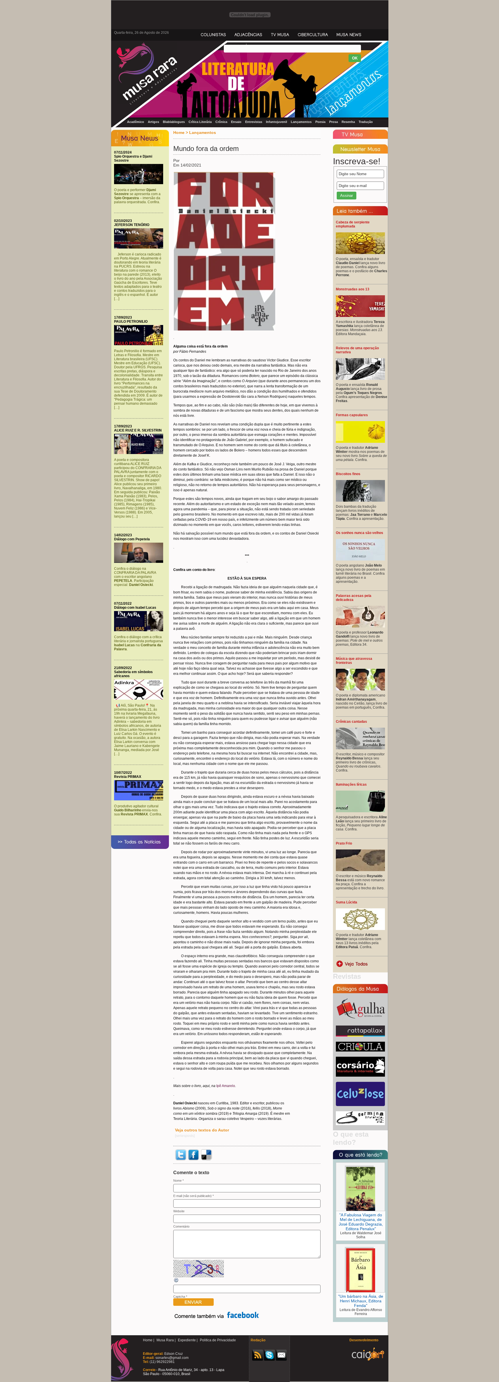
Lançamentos (301, 122)
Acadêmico (135, 122)
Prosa (333, 122)
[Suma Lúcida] (360, 929)
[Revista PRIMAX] (140, 799)
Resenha (348, 122)
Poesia (320, 122)
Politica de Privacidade (218, 1340)
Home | (148, 1340)
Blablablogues (174, 122)
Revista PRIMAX (127, 777)
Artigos (153, 122)
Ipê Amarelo (225, 1086)
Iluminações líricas (351, 784)
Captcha (179, 1296)
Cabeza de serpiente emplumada (353, 224)
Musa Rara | (166, 1340)
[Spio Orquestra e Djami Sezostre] (140, 183)
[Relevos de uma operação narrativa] (360, 379)
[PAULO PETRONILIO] (140, 344)
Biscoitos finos (348, 474)
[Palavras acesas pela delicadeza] (360, 626)
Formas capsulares (352, 415)
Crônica (221, 122)
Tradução (366, 122)
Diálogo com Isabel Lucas (135, 608)
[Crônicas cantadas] (360, 748)
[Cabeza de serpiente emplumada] (360, 253)
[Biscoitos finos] (360, 500)
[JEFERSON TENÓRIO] (140, 247)
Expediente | (188, 1340)
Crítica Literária (200, 122)
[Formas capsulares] (360, 442)
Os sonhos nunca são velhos (359, 533)
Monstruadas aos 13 (352, 289)
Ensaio (236, 122)
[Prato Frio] (360, 870)
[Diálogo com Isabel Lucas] (140, 630)
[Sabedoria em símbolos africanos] (140, 698)
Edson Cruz (173, 1354)
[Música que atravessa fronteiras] (360, 689)
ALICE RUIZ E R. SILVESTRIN (138, 430)
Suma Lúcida (346, 902)
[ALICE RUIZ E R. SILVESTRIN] (140, 453)
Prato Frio (344, 843)
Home (179, 132)
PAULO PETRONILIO (131, 322)
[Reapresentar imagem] (176, 1282)
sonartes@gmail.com (171, 1358)
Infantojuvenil (276, 122)
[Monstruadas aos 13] (360, 316)
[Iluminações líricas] (360, 811)
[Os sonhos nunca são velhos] (360, 559)
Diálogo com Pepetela (132, 539)
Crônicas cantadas (351, 722)
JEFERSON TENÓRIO (131, 225)
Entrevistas (253, 122)
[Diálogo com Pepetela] (140, 562)
